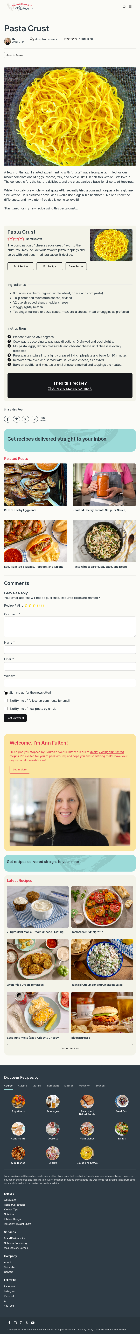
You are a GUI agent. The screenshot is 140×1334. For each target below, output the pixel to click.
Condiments (18, 1138)
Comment (12, 614)
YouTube (9, 1305)
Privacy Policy (85, 1329)
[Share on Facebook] (7, 419)
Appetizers (18, 1111)
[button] (65, 39)
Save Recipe (76, 266)
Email (9, 659)
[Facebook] (9, 1322)
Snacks (52, 1162)
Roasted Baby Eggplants (20, 510)
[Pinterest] (21, 1322)
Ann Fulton (18, 41)
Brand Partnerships (14, 1238)
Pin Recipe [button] (49, 266)
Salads (122, 1138)
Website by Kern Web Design (111, 1329)
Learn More (19, 769)
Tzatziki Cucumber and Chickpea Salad (97, 984)
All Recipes (10, 1199)
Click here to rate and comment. (70, 388)
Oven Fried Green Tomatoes (25, 984)
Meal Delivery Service (16, 1247)
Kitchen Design (12, 1219)
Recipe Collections (14, 1204)
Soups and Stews (87, 1162)
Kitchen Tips (11, 1209)
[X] (27, 1322)
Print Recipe (20, 266)
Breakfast (122, 1111)
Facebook (9, 1286)
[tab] (8, 1086)
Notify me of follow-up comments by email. (40, 700)
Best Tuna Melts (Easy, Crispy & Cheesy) (33, 1037)
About (7, 1262)
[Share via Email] (34, 419)
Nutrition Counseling (15, 1243)
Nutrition (9, 1214)
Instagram (9, 1291)
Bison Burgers (80, 1037)
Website (9, 676)
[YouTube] (32, 1322)
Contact (8, 1271)
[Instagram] (15, 1322)
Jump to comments (46, 39)
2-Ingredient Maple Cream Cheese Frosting (35, 932)
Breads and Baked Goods (87, 1113)
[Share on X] (25, 419)
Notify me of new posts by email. (33, 708)
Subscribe (9, 1267)
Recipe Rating (13, 605)
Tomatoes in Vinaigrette (87, 932)
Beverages (52, 1111)
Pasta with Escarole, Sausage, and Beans (100, 566)
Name (9, 642)
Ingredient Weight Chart (17, 1223)
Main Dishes (87, 1138)
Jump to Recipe (14, 55)
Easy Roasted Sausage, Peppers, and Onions (33, 566)
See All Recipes (70, 1048)
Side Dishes (18, 1162)
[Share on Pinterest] (16, 419)
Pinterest (9, 1296)
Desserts (52, 1138)
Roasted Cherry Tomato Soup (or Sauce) (100, 510)
